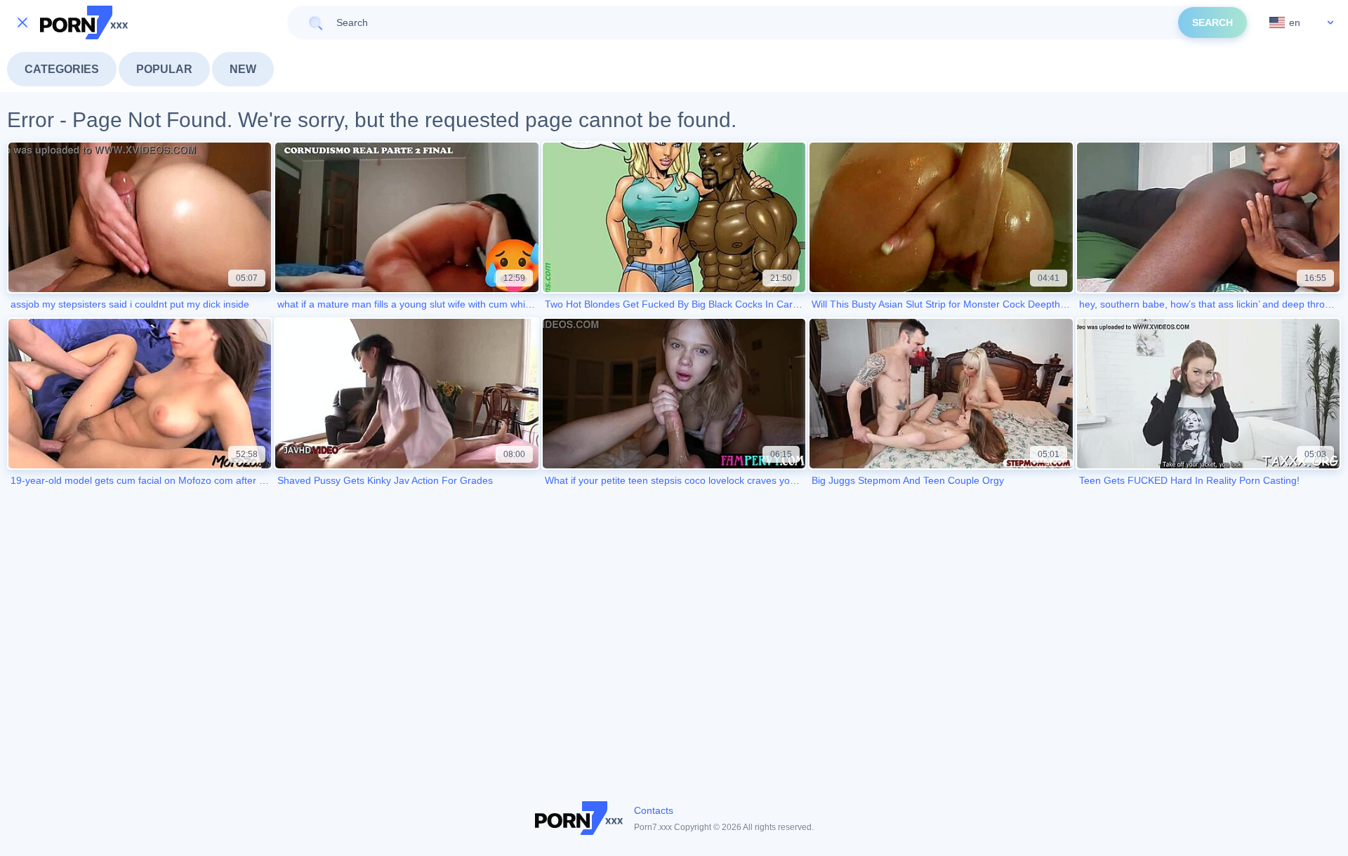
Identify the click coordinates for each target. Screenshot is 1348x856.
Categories (62, 69)
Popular (164, 69)
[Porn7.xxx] (84, 22)
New (243, 69)
